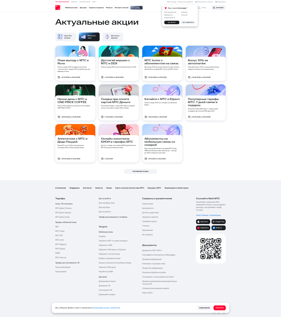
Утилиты (145, 226)
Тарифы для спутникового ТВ (67, 263)
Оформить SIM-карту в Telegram (112, 249)
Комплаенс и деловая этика (153, 263)
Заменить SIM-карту (107, 267)
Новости (99, 188)
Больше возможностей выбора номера (115, 263)
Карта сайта (147, 292)
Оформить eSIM (105, 245)
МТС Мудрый (60, 244)
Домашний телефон (107, 294)
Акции (109, 188)
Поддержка (74, 188)
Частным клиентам (62, 2)
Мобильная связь (106, 232)
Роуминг (102, 236)
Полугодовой (60, 271)
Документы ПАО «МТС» (152, 250)
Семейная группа (149, 221)
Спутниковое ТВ (105, 290)
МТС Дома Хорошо (63, 212)
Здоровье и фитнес (150, 217)
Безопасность (148, 208)
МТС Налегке (60, 257)
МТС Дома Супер (62, 217)
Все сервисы (147, 234)
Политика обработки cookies (154, 272)
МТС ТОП (59, 235)
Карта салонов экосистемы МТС (129, 188)
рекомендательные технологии (106, 308)
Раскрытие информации (152, 268)
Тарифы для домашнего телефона (113, 217)
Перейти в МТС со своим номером (113, 241)
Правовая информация (151, 259)
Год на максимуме (62, 267)
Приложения (147, 230)
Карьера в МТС (154, 188)
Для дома (103, 277)
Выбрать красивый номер (109, 258)
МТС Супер (60, 231)
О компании (60, 188)
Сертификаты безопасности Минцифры (158, 255)
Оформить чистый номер (109, 254)
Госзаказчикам (84, 2)
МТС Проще (60, 248)
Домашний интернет (107, 281)
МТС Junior (59, 240)
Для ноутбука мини (107, 203)
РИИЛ (57, 253)
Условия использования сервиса (155, 288)
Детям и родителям (150, 212)
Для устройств (105, 198)
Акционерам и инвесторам (176, 188)
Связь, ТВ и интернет (64, 204)
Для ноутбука (104, 207)
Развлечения (147, 204)
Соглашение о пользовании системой (157, 277)
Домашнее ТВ (104, 285)
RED (57, 226)
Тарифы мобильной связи (65, 222)
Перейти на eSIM (106, 271)
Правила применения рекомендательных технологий (159, 282)
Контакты (87, 188)
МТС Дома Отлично (63, 208)
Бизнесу (74, 2)
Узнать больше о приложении (208, 215)
